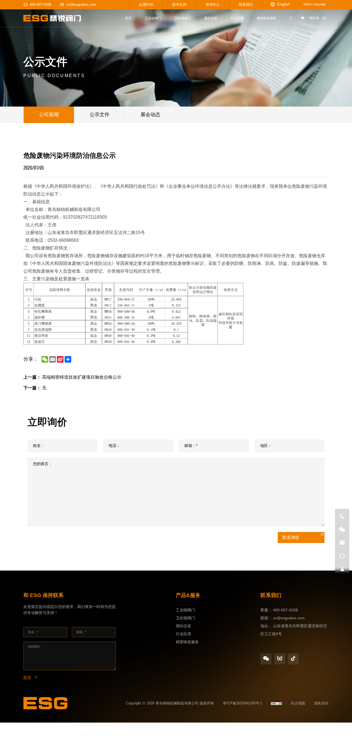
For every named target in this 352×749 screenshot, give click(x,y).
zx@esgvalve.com (289, 618)
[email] (342, 543)
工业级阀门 (185, 610)
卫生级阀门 (185, 618)
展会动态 (150, 114)
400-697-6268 (285, 610)
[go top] (342, 569)
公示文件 (99, 114)
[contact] (342, 556)
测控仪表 (183, 626)
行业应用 (183, 634)
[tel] (342, 516)
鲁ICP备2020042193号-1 (242, 703)
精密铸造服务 (187, 642)
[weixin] (265, 658)
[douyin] (293, 658)
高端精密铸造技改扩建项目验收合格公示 (81, 377)
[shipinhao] (279, 658)
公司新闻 (49, 114)
